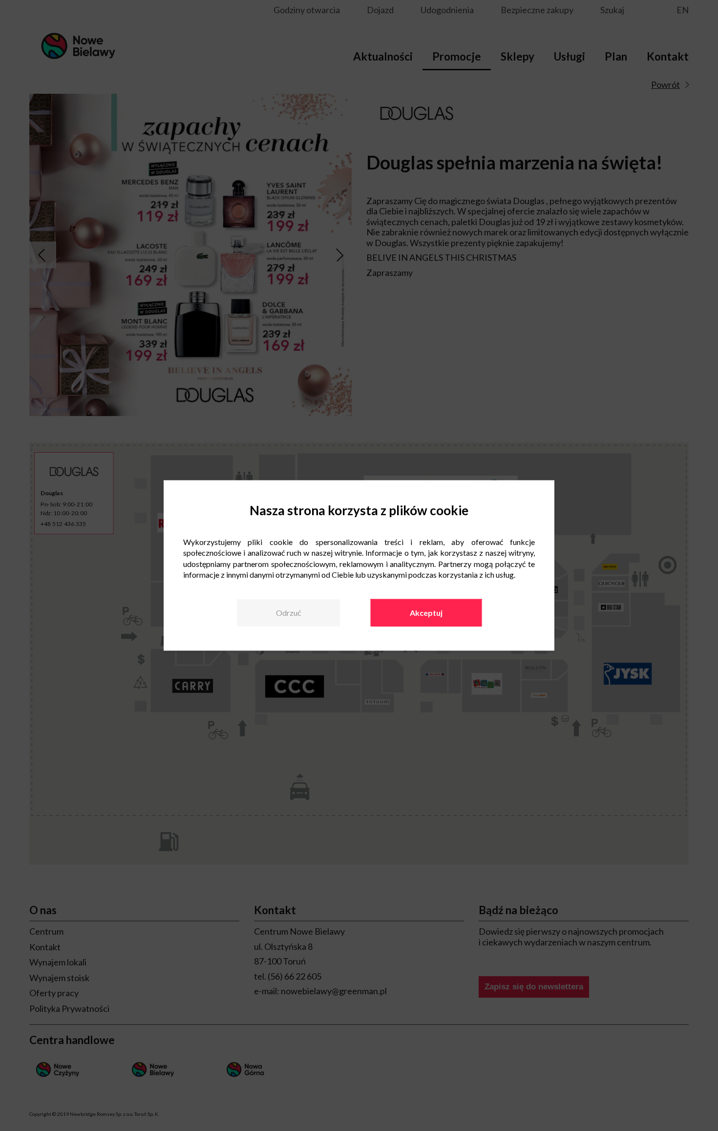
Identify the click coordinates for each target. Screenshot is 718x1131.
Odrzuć (288, 612)
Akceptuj (426, 612)
